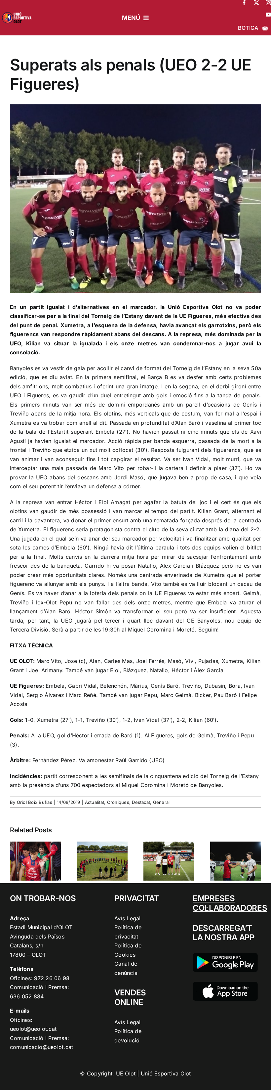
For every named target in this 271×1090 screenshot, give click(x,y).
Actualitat (94, 802)
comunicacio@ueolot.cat (41, 1047)
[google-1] (225, 955)
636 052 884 (27, 996)
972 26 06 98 (51, 978)
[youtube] (268, 14)
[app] (225, 984)
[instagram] (268, 2)
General (161, 802)
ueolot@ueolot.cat (33, 1028)
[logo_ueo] (18, 11)
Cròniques (118, 802)
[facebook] (244, 2)
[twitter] (256, 2)
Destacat (141, 802)
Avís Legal (127, 918)
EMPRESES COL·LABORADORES (230, 903)
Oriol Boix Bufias (34, 802)
